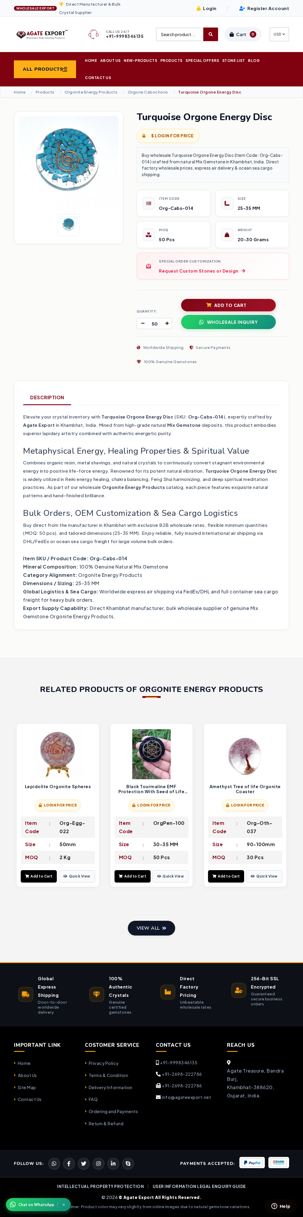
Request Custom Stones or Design (198, 270)
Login (209, 8)
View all (148, 928)
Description (47, 397)
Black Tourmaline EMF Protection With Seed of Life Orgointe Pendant (151, 789)
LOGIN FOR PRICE (60, 805)
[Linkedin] (113, 1164)
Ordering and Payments (113, 1111)
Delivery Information (111, 1087)
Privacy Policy (104, 1063)
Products (171, 60)
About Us (110, 60)
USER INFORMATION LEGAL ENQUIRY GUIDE (199, 1186)
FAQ (93, 1099)
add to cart (230, 305)
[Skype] (128, 1164)
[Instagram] (98, 1164)
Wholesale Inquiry (232, 322)
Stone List (233, 60)
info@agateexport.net (186, 1097)
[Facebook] (84, 1164)
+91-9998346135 (178, 1062)
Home (91, 60)
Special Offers (202, 60)
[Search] (210, 34)
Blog (254, 60)
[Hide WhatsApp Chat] (64, 1204)
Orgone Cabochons (148, 92)
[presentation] (18, 806)
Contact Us (98, 77)
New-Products (140, 60)
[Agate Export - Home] (45, 34)
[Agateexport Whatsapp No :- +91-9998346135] (54, 1164)
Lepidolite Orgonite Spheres (58, 786)
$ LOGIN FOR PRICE (172, 135)
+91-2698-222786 (182, 1074)
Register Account (267, 8)
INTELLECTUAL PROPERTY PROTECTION (100, 1186)
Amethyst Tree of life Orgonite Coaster (245, 789)
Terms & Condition (108, 1075)
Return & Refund (106, 1123)
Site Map (27, 1087)
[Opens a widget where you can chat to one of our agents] (281, 1206)
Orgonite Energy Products (91, 92)
